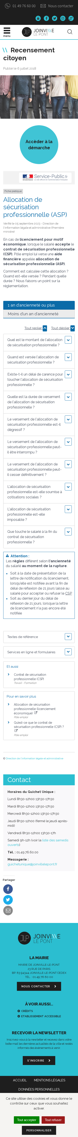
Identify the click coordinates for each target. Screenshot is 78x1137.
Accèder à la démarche (39, 144)
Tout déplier (60, 328)
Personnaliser (39, 1130)
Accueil (20, 1080)
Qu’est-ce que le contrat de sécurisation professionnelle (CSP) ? (39, 725)
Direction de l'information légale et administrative (34, 758)
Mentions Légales (49, 1080)
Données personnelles (39, 1089)
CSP (68, 593)
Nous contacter (60, 5)
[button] (39, 342)
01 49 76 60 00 (24, 5)
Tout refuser (53, 1120)
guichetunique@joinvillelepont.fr (32, 864)
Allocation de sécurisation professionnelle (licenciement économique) (34, 709)
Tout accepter (26, 1120)
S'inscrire (36, 1060)
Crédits (27, 1011)
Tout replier (33, 328)
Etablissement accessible (41, 1016)
